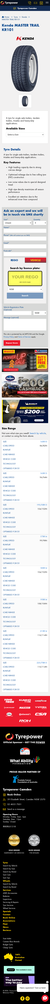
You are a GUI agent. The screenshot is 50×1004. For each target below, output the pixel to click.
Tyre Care (7, 875)
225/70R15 (42, 663)
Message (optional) (11, 317)
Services (7, 890)
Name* (7, 227)
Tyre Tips (6, 878)
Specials (7, 911)
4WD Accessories (10, 893)
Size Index (7, 938)
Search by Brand (9, 872)
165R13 (43, 473)
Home (6, 17)
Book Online (9, 917)
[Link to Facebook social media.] (22, 998)
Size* (6, 219)
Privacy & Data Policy (17, 991)
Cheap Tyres (8, 947)
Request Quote (12, 343)
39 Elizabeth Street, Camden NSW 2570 (26, 799)
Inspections (7, 899)
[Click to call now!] (29, 3)
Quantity (36, 219)
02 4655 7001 (14, 804)
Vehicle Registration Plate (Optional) (13, 308)
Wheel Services (9, 908)
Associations (9, 921)
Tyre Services (8, 905)
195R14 (43, 599)
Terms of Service (24, 337)
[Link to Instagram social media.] (27, 998)
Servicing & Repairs (10, 902)
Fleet (5, 924)
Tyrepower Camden (27, 8)
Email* (6, 243)
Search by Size (9, 869)
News (5, 927)
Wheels (6, 881)
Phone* (17, 235)
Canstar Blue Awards (11, 941)
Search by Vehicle (10, 865)
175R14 (43, 536)
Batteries (6, 896)
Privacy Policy (9, 337)
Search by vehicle (38, 433)
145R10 (43, 441)
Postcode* (8, 251)
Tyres (5, 862)
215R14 (43, 631)
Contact (6, 914)
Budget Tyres (8, 944)
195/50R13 (42, 505)
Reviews (7, 930)
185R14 (43, 568)
